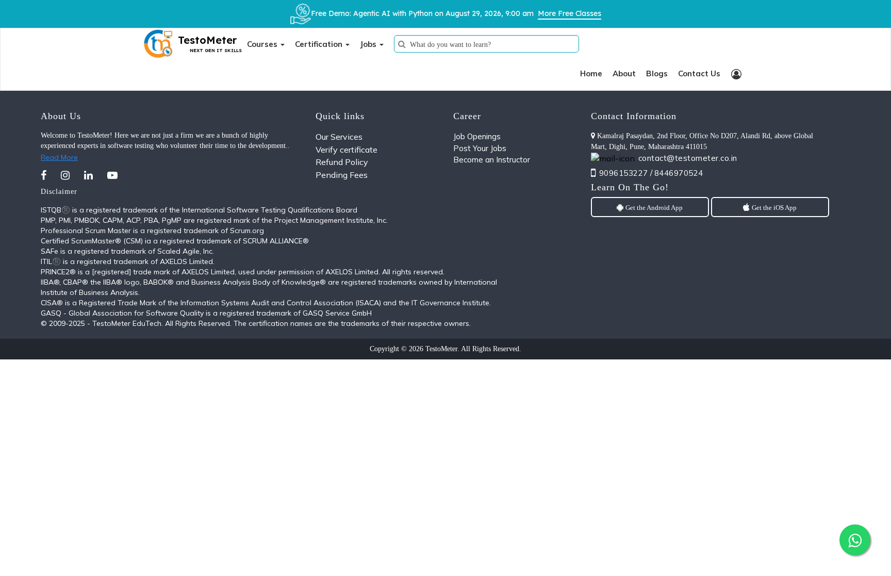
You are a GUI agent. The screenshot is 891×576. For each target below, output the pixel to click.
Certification (319, 44)
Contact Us (699, 73)
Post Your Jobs (479, 148)
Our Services (339, 136)
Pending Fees (342, 175)
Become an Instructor (491, 159)
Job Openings (477, 136)
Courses (263, 44)
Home (591, 73)
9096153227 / (626, 173)
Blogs (657, 73)
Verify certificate (346, 149)
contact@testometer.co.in (687, 158)
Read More (59, 157)
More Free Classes (569, 13)
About (624, 73)
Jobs (369, 44)
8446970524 (678, 173)
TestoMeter (441, 349)
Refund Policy (342, 162)
